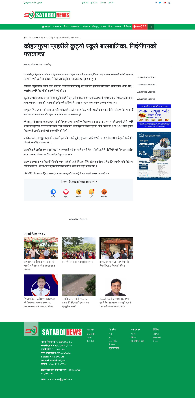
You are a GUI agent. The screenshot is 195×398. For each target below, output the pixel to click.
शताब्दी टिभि (141, 26)
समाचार (56, 26)
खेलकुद (95, 26)
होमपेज (26, 38)
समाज (103, 26)
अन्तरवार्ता (75, 26)
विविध (126, 26)
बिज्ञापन (103, 3)
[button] (151, 26)
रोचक (155, 341)
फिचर (89, 337)
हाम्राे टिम (94, 3)
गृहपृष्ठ (47, 26)
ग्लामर (133, 334)
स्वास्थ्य (118, 26)
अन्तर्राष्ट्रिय (91, 334)
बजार (111, 334)
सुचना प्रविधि (114, 348)
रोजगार (112, 345)
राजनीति (90, 341)
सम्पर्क (110, 3)
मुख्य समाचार (34, 37)
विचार (66, 26)
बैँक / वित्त (113, 341)
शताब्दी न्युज (48, 64)
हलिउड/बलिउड (137, 341)
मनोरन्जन (86, 26)
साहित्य (156, 334)
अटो (110, 337)
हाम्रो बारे (85, 3)
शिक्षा (110, 26)
